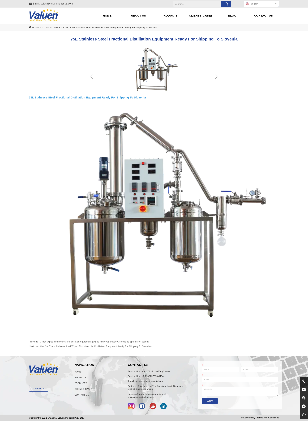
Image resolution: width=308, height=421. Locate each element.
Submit (210, 401)
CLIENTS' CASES (51, 27)
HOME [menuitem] (107, 15)
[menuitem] (138, 16)
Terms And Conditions (268, 417)
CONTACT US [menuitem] (263, 15)
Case (65, 27)
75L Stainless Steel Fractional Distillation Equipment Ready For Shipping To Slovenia (114, 27)
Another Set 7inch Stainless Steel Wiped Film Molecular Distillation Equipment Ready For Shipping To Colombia (94, 346)
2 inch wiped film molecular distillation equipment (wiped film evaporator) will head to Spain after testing (94, 341)
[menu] (185, 16)
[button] (138, 16)
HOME (35, 27)
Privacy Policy (248, 417)
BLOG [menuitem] (232, 15)
